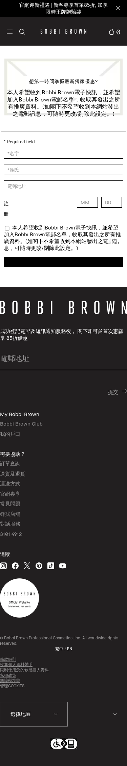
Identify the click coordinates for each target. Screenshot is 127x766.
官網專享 (10, 494)
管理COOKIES (12, 685)
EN (69, 648)
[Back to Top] (114, 751)
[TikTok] (50, 565)
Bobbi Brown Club (21, 423)
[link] (114, 31)
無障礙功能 (10, 680)
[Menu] (10, 31)
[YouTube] (62, 565)
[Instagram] (3, 565)
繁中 (59, 648)
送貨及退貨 (12, 473)
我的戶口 (10, 434)
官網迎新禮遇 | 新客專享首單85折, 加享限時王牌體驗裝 (63, 8)
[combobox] (34, 714)
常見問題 (10, 503)
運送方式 (10, 483)
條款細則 (8, 659)
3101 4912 (11, 534)
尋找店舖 (10, 514)
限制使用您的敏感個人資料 (24, 669)
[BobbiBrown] (63, 31)
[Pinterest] (39, 565)
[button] (10, 31)
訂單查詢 (10, 463)
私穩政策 (8, 675)
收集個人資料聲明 (16, 664)
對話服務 (10, 524)
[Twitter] (27, 565)
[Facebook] (15, 565)
